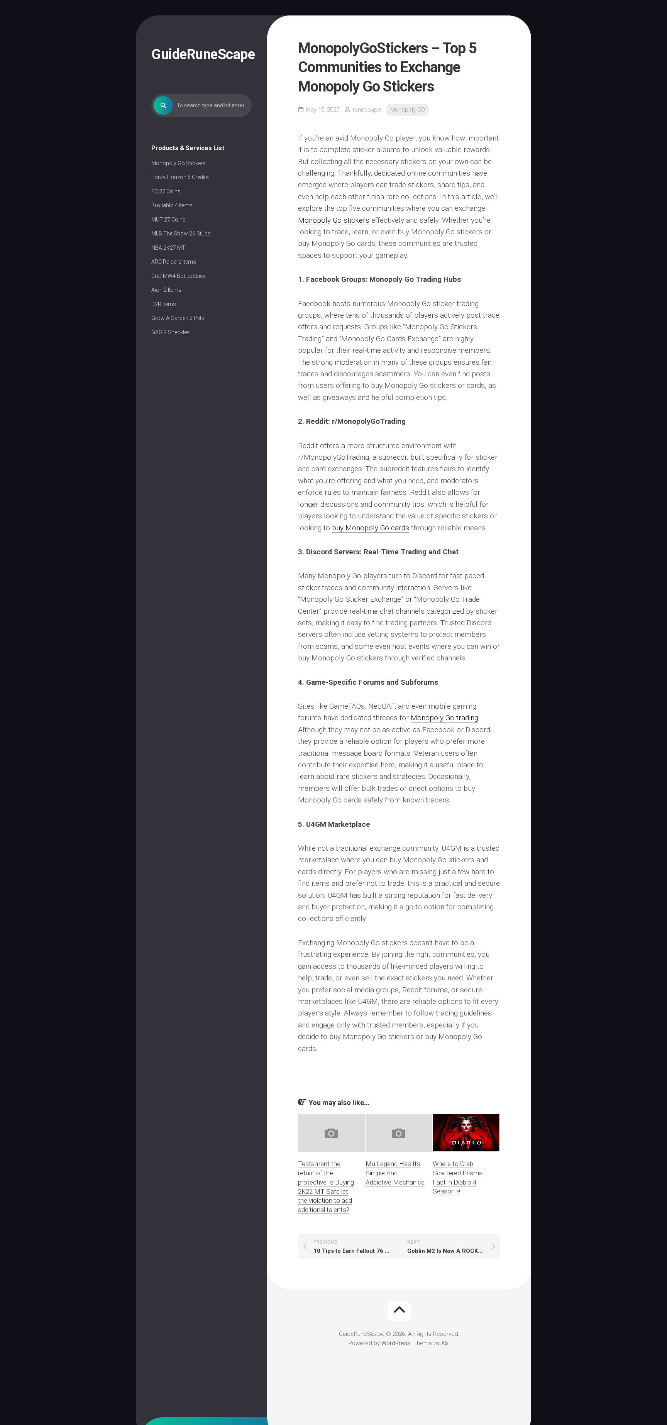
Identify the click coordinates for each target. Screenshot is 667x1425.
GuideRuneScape (201, 54)
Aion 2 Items (166, 290)
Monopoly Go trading (444, 717)
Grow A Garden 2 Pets (178, 318)
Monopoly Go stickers (333, 220)
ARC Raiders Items (173, 262)
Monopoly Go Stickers (178, 163)
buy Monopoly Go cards (370, 527)
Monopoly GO (407, 109)
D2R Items (163, 304)
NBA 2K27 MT (168, 248)
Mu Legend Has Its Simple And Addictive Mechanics (395, 1173)
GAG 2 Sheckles (170, 332)
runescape (367, 109)
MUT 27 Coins (168, 220)
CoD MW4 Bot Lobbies (178, 276)
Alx (445, 1343)
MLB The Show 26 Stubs (181, 233)
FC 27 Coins (166, 191)
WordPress (395, 1343)
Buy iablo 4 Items (172, 205)
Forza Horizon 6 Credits (180, 177)
